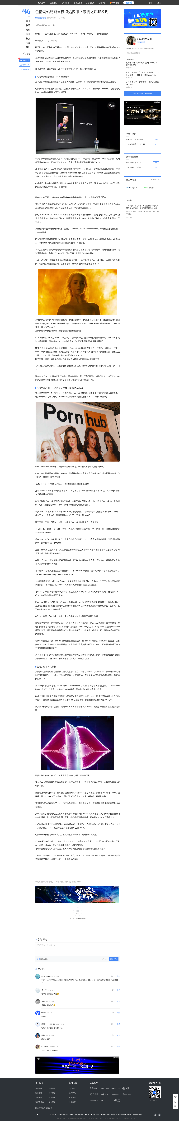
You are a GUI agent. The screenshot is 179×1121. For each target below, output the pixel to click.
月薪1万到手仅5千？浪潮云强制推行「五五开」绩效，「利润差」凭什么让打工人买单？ (142, 73)
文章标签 (72, 1097)
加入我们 (52, 1102)
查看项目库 (155, 179)
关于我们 (52, 1093)
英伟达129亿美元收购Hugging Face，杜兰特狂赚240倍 (142, 63)
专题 (28, 42)
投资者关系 (39, 1102)
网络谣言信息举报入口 (43, 1108)
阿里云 (57, 1114)
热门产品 (72, 1093)
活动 (28, 47)
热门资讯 (72, 1088)
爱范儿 (64, 33)
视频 (28, 38)
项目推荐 (38, 1093)
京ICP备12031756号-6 (92, 1118)
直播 (28, 34)
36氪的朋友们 (40, 18)
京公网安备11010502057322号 (124, 1118)
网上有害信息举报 (136, 1114)
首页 (28, 20)
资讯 (28, 29)
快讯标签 (72, 1102)
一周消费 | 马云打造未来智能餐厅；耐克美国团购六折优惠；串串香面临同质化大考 (142, 206)
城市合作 (38, 1088)
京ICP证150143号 (107, 1118)
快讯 (28, 25)
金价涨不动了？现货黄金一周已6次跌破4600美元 (142, 83)
